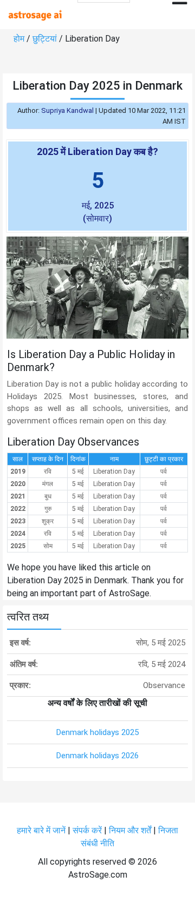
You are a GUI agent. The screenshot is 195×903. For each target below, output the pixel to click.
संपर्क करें (87, 830)
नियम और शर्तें (130, 830)
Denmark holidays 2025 (97, 732)
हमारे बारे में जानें (41, 830)
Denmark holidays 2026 (97, 755)
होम (19, 38)
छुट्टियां (44, 38)
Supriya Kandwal (67, 110)
